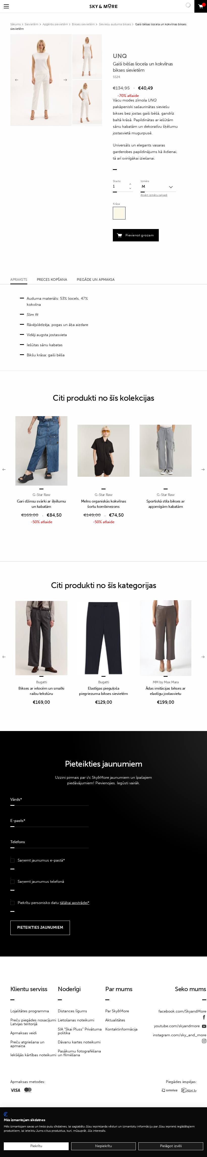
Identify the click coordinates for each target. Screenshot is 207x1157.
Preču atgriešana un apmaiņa (27, 1044)
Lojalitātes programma (29, 1011)
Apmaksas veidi (23, 1033)
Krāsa (116, 204)
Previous (16, 80)
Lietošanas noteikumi (76, 1020)
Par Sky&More (117, 1011)
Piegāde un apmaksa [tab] (96, 280)
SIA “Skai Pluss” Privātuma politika (80, 1031)
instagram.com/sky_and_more (179, 1035)
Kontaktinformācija (121, 1029)
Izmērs (145, 181)
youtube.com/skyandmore (177, 1026)
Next (65, 80)
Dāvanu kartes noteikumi (79, 1042)
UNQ (120, 56)
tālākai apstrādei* (74, 902)
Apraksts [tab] (18, 280)
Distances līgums (72, 1011)
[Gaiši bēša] (119, 213)
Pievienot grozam (139, 235)
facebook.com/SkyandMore (182, 1011)
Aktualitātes (115, 1020)
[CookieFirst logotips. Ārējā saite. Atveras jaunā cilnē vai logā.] (6, 1114)
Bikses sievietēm (83, 24)
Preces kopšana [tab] (52, 280)
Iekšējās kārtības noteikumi (33, 1055)
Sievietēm (31, 24)
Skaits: (117, 181)
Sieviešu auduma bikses (115, 24)
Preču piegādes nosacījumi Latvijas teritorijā (33, 1022)
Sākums (15, 24)
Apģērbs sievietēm (55, 24)
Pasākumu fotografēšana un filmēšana (79, 1053)
